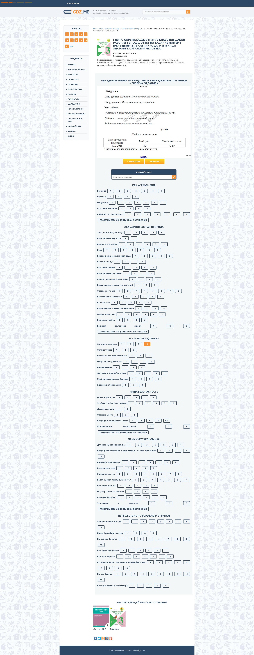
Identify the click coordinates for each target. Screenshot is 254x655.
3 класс (100, 28)
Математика (74, 104)
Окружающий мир (75, 120)
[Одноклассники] (103, 638)
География (73, 79)
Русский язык (74, 126)
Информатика (75, 89)
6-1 (166, 420)
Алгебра (72, 65)
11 (67, 46)
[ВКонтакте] (95, 638)
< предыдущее (133, 161)
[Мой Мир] (106, 638)
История (72, 94)
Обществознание (76, 114)
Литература (73, 99)
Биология (73, 74)
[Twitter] (99, 638)
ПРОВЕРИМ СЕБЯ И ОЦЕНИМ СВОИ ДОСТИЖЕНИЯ (123, 220)
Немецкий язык (75, 109)
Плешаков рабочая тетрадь (131, 28)
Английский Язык (77, 69)
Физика (72, 131)
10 (85, 40)
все (71, 46)
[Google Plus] (110, 638)
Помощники (73, 3)
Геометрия (73, 84)
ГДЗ (94, 28)
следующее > (154, 161)
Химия (71, 136)
